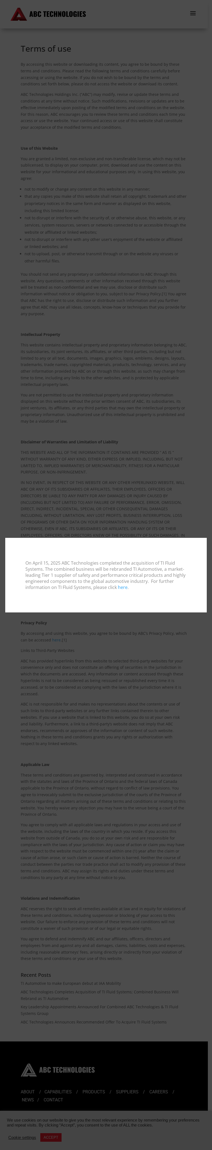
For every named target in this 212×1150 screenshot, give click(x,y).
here (123, 587)
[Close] (202, 542)
